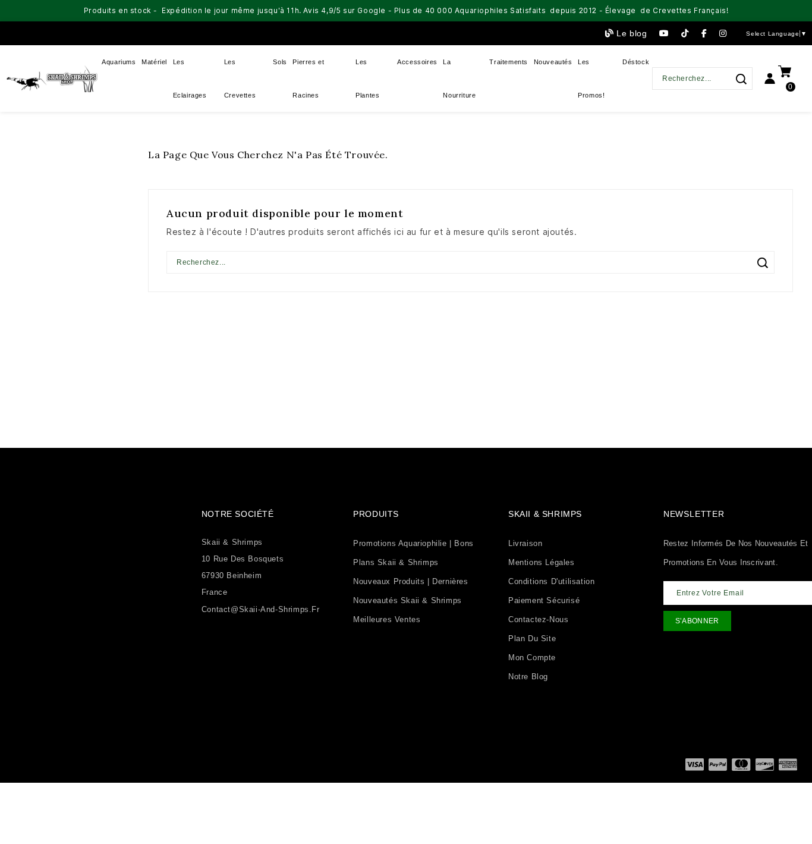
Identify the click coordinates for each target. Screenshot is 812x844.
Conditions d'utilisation (551, 581)
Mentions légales (541, 562)
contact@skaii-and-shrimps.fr (261, 609)
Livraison (525, 543)
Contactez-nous (538, 619)
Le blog (631, 33)
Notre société (238, 514)
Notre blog (528, 676)
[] (741, 79)
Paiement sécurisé (544, 600)
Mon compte (532, 657)
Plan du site (532, 638)
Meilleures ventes (386, 619)
